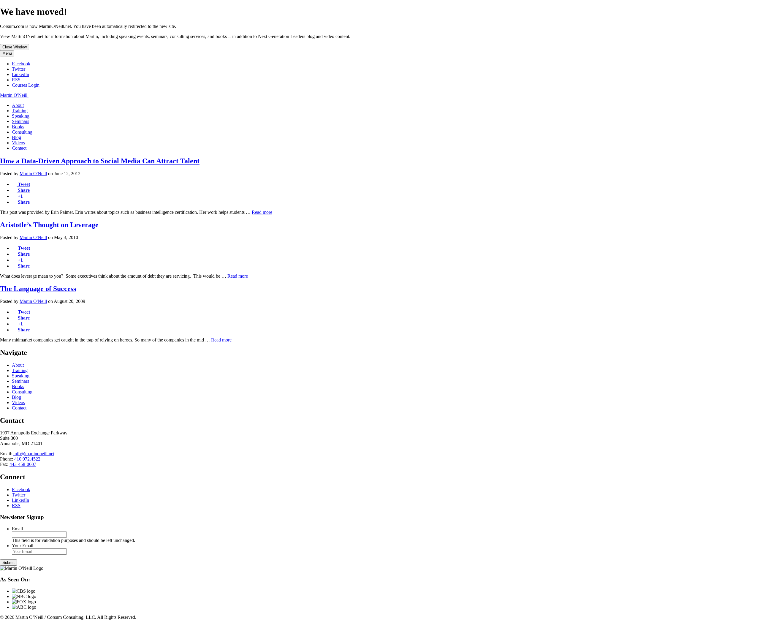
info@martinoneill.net (33, 453)
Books (18, 126)
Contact (19, 148)
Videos (18, 142)
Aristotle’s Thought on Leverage (49, 225)
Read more (262, 212)
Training (20, 110)
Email (17, 528)
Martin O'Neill (33, 173)
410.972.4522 (27, 458)
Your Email (22, 545)
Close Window (14, 47)
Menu (7, 53)
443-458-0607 (23, 464)
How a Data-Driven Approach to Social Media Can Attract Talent (100, 161)
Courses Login (25, 85)
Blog (16, 137)
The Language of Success (38, 288)
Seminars (20, 121)
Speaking (20, 115)
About (18, 105)
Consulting (22, 132)
